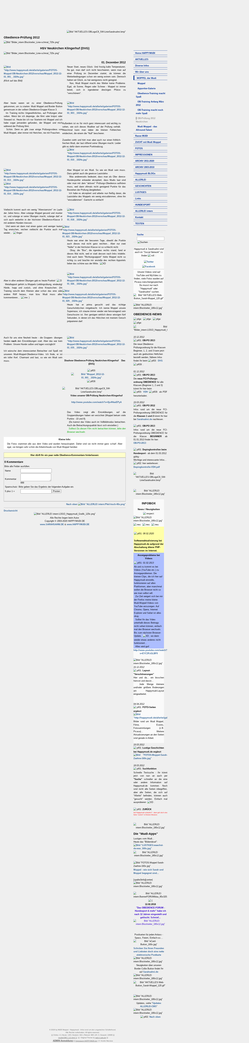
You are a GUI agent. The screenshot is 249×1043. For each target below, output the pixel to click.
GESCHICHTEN (143, 186)
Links (138, 198)
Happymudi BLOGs (145, 173)
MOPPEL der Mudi (146, 78)
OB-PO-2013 (139, 443)
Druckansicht (10, 510)
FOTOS (139, 148)
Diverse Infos (142, 65)
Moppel (141, 83)
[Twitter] (149, 262)
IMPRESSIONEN (143, 154)
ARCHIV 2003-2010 (144, 167)
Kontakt (139, 217)
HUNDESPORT (142, 204)
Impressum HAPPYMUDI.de (86, 1041)
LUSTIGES (140, 192)
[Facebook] (148, 266)
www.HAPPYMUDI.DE (78, 524)
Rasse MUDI (141, 136)
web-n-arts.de (100, 1038)
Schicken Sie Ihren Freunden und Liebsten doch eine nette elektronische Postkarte (148, 951)
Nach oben (155, 1017)
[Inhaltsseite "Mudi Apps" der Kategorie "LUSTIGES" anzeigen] (148, 848)
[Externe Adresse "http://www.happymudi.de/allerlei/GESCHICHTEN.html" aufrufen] (150, 758)
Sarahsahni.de (144, 419)
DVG (160, 360)
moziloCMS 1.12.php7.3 (67, 1038)
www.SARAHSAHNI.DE (52, 524)
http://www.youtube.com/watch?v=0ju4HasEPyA (96, 402)
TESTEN (139, 223)
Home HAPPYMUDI (145, 53)
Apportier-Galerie (146, 88)
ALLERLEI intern (144, 211)
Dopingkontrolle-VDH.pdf (146, 467)
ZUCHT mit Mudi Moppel (148, 142)
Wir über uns (142, 72)
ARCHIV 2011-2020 (144, 161)
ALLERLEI (140, 179)
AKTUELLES (141, 59)
